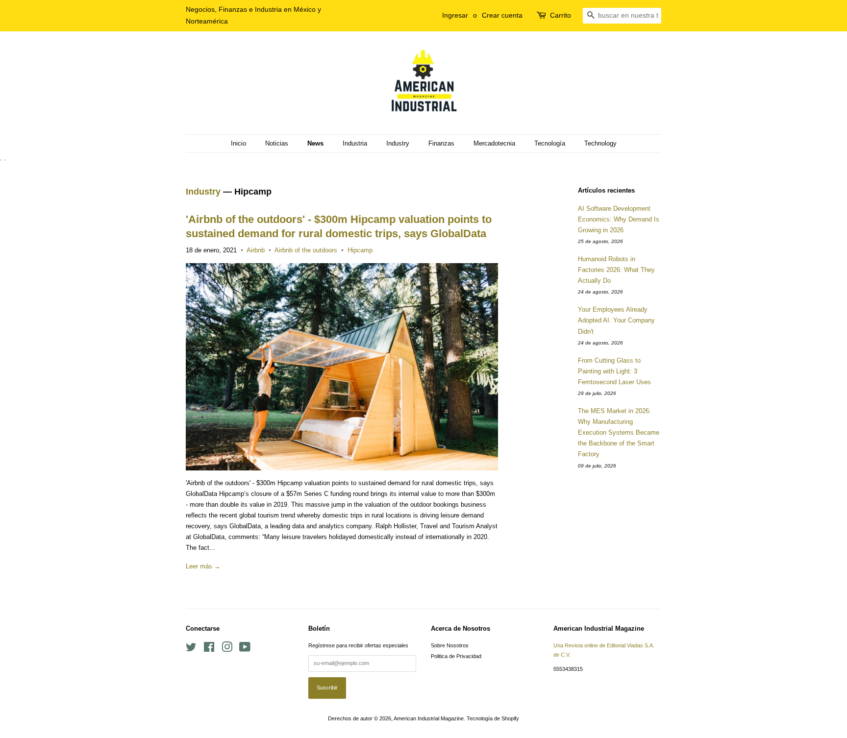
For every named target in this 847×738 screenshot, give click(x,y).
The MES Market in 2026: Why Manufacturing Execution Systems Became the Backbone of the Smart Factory (618, 432)
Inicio (238, 143)
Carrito (560, 15)
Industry (397, 143)
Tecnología (549, 143)
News (315, 143)
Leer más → (203, 566)
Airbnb (256, 250)
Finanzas (441, 143)
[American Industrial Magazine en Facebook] (209, 649)
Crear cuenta (502, 15)
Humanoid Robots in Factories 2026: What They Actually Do (616, 269)
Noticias (276, 143)
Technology (600, 143)
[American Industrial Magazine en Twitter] (191, 649)
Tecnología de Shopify (493, 718)
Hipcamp (360, 250)
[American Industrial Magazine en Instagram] (227, 649)
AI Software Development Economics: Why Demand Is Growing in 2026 (618, 219)
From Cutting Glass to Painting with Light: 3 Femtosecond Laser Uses (614, 371)
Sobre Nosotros (450, 645)
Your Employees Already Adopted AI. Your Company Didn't (616, 320)
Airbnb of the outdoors (305, 250)
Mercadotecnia (494, 143)
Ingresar (455, 15)
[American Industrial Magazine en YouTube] (244, 649)
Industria (355, 143)
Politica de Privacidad (456, 656)
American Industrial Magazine (429, 718)
